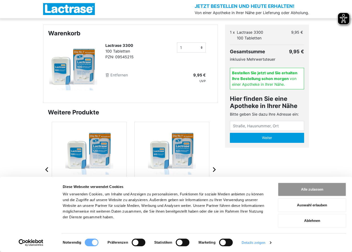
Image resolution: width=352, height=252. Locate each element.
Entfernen (118, 75)
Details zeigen (253, 243)
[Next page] (214, 169)
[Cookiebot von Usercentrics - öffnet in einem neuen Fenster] (31, 242)
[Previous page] (47, 169)
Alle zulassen (312, 189)
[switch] (138, 242)
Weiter (267, 138)
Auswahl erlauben (312, 205)
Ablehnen (312, 221)
